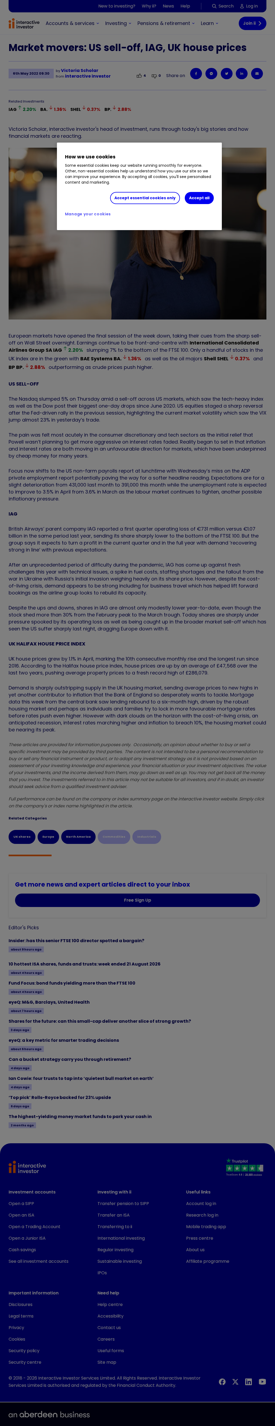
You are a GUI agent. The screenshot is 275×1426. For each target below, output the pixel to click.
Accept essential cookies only (145, 198)
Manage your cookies (88, 214)
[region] (139, 186)
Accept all (199, 198)
